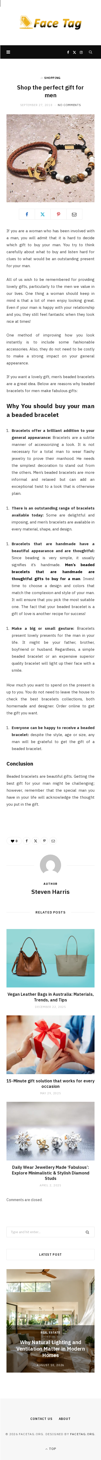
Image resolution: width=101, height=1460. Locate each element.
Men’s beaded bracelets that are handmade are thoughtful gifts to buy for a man (53, 571)
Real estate (50, 1332)
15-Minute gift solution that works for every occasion (50, 1083)
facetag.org (82, 1434)
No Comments (69, 105)
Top (52, 1449)
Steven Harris (50, 891)
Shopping (52, 78)
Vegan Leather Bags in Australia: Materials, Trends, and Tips (51, 997)
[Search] (90, 52)
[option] (50, 1321)
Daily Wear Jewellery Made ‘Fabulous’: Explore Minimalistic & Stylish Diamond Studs (50, 1173)
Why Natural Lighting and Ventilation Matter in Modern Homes (50, 1349)
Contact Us (41, 1419)
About (65, 1419)
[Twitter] (43, 214)
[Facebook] (27, 214)
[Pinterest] (59, 214)
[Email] (74, 214)
